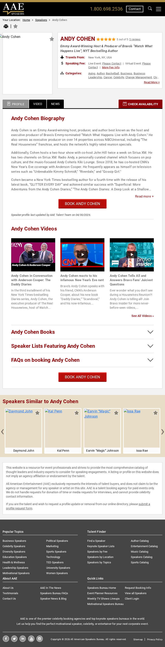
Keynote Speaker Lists (101, 546)
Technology (53, 557)
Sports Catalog (140, 562)
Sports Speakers (56, 551)
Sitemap (138, 639)
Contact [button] (135, 9)
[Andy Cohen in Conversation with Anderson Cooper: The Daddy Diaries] (33, 254)
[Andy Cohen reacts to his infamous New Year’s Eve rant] (82, 254)
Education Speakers (15, 557)
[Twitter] (14, 641)
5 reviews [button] (134, 39)
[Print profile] (6, 26)
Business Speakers (14, 540)
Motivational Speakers (16, 573)
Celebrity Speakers (14, 546)
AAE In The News (50, 587)
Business (126, 73)
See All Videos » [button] (142, 316)
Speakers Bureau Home (101, 587)
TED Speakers (55, 562)
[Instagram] (39, 641)
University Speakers (58, 567)
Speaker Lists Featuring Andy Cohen (53, 346)
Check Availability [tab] (142, 104)
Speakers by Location (100, 557)
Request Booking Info (138, 587)
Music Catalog (139, 551)
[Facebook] (6, 641)
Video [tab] (37, 104)
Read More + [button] (152, 82)
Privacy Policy (154, 639)
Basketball (112, 73)
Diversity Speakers (14, 551)
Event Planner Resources (102, 593)
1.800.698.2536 (106, 9)
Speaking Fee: (75, 63)
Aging (91, 73)
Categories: (73, 73)
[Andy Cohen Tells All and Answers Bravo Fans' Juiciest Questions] (132, 254)
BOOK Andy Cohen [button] (82, 203)
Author (101, 73)
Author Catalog (140, 540)
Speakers (41, 20)
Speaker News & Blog (53, 598)
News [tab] (55, 104)
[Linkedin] (22, 641)
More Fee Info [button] (110, 67)
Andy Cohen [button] (77, 39)
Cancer (108, 77)
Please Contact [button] (111, 63)
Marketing (52, 546)
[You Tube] (31, 641)
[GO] (149, 9)
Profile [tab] (17, 104)
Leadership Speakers (15, 567)
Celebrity (118, 77)
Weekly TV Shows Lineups (103, 598)
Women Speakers (57, 573)
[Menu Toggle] (158, 9)
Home (26, 20)
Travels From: (75, 57)
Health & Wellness (14, 562)
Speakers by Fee (97, 551)
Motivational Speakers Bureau (105, 604)
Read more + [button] (144, 196)
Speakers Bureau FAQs (54, 593)
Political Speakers (57, 540)
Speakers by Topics (99, 562)
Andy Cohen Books (33, 332)
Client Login (132, 598)
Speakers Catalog (141, 557)
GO (149, 9)
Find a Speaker (96, 540)
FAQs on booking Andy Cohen (45, 360)
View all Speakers (136, 593)
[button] (2, 431)
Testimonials (10, 593)
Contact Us (9, 598)
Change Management (138, 77)
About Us (8, 587)
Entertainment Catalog (144, 546)
